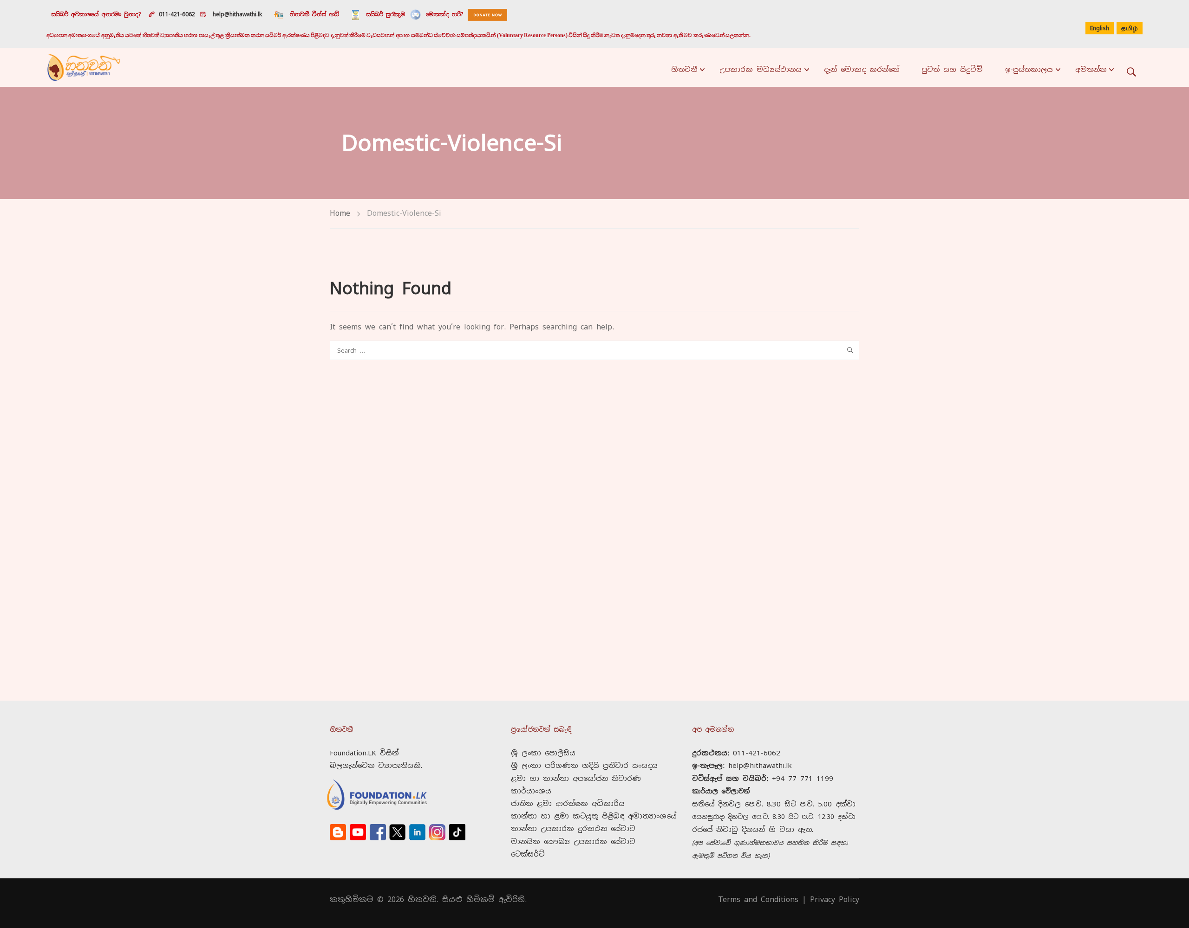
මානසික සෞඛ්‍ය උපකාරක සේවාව (573, 841)
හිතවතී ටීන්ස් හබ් (314, 14)
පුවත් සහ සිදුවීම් (952, 69)
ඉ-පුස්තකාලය (1029, 69)
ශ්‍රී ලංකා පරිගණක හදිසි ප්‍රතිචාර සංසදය (584, 765)
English (1099, 28)
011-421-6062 (177, 14)
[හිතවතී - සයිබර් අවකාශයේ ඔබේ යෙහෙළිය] (83, 67)
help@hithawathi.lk (236, 14)
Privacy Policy (834, 899)
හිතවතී (684, 69)
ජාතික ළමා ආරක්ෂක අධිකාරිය (568, 803)
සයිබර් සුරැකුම (385, 14)
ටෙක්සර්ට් (527, 854)
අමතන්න (1090, 69)
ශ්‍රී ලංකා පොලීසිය (543, 752)
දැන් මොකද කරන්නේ (861, 69)
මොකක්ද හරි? (444, 14)
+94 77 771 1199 (802, 778)
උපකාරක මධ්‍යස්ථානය (760, 69)
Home (340, 213)
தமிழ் (1129, 29)
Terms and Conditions (758, 899)
